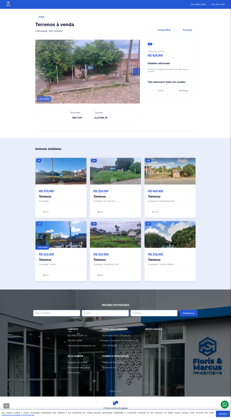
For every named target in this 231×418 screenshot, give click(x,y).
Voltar (41, 17)
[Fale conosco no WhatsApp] (154, 335)
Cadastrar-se (188, 313)
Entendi (223, 414)
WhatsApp (183, 91)
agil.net (124, 408)
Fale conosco (74, 372)
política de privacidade (11, 415)
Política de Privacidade (113, 362)
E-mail (160, 91)
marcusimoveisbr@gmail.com (82, 345)
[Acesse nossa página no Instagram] (161, 335)
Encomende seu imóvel (79, 367)
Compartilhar (164, 30)
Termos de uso (109, 367)
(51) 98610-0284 (198, 4)
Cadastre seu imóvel (77, 362)
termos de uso (28, 415)
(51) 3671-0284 (218, 4)
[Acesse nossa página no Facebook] (146, 335)
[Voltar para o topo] (6, 406)
